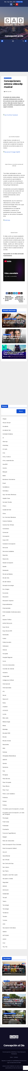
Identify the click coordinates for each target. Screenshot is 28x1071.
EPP (4, 615)
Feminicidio (6, 634)
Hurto (4, 661)
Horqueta (5, 653)
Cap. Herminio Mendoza (9, 494)
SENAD (5, 886)
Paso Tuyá (6, 790)
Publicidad (5, 825)
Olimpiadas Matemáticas (9, 756)
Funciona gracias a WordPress (10, 1051)
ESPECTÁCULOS (7, 623)
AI (3, 437)
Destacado (5, 570)
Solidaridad (6, 893)
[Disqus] (14, 383)
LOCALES (5, 710)
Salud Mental (6, 856)
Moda (4, 725)
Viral (4, 943)
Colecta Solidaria (7, 521)
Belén (4, 475)
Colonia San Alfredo (8, 525)
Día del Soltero (7, 581)
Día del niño (6, 578)
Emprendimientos (7, 604)
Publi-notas (6, 822)
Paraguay (5, 774)
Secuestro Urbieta (8, 878)
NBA (4, 748)
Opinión (5, 763)
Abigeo (4, 419)
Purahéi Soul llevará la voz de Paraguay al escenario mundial (12, 338)
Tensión (5, 916)
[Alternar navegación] (13, 41)
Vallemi (4, 931)
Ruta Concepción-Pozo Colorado (12, 844)
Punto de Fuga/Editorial (9, 833)
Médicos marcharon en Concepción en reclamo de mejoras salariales (14, 1001)
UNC (4, 924)
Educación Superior (8, 600)
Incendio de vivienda (8, 668)
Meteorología (6, 721)
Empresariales (6, 608)
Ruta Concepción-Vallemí (10, 848)
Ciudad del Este (7, 509)
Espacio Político (7, 619)
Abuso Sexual (6, 422)
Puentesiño (6, 829)
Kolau (4, 703)
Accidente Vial (6, 430)
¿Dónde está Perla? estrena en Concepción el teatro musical (19, 299)
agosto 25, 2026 (9, 971)
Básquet (5, 472)
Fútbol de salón (7, 642)
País (4, 771)
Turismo (5, 920)
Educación (5, 597)
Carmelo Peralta (7, 502)
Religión (5, 837)
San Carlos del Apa (8, 863)
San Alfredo (6, 859)
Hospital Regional (7, 657)
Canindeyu (5, 490)
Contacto (16, 1057)
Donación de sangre (8, 585)
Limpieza (5, 706)
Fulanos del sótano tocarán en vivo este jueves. (9, 298)
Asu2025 (5, 464)
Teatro (4, 901)
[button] (23, 41)
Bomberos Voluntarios (9, 479)
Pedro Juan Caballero (9, 793)
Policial (5, 801)
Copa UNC (6, 540)
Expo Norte (6, 627)
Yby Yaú (5, 946)
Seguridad (5, 882)
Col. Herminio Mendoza (9, 517)
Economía (5, 593)
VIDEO (4, 939)
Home (11, 1057)
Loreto (4, 714)
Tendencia (5, 912)
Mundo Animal (7, 740)
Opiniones (5, 767)
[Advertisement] (14, 57)
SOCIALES (6, 890)
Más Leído (5, 718)
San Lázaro (6, 867)
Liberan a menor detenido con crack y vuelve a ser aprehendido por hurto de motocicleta (14, 1066)
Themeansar (14, 1053)
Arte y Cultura (7, 78)
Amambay (5, 445)
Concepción (6, 536)
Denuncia (5, 547)
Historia (5, 650)
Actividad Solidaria (8, 434)
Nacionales (6, 744)
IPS (4, 691)
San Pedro (6, 871)
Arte (4, 453)
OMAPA (5, 759)
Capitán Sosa (6, 498)
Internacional (6, 684)
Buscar (4, 406)
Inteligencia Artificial (8, 680)
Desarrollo (5, 559)
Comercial (5, 532)
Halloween (6, 646)
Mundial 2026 (6, 733)
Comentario (6, 528)
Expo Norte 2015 (7, 631)
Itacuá (4, 695)
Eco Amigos (6, 589)
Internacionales (7, 687)
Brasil (4, 483)
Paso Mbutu (6, 786)
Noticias (5, 752)
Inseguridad (6, 676)
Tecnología (6, 905)
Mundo (5, 737)
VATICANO (6, 935)
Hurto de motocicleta (8, 665)
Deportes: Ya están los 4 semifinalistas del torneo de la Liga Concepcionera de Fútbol (14, 1061)
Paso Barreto (6, 778)
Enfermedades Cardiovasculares (12, 612)
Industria (5, 672)
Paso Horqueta (7, 782)
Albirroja (5, 441)
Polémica (5, 797)
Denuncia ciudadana (8, 551)
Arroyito (5, 449)
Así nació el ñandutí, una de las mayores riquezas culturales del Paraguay (13, 323)
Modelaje (5, 729)
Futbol (4, 638)
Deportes (5, 555)
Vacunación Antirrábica (9, 928)
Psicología (5, 818)
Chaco (4, 506)
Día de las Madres (8, 574)
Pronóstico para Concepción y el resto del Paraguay (13, 813)
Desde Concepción (8, 562)
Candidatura (6, 487)
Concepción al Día (14, 36)
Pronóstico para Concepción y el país (13, 809)
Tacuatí (5, 897)
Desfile (4, 566)
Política (5, 805)
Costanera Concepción (9, 544)
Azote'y (5, 468)
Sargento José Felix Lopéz (10, 875)
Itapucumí (5, 699)
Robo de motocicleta (8, 840)
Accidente (5, 426)
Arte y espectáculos (8, 460)
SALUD (5, 852)
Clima (4, 513)
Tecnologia (6, 909)
